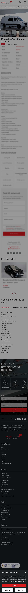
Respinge (7, 590)
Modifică (20, 590)
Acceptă (14, 585)
